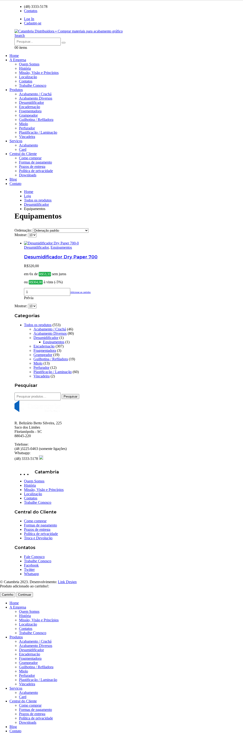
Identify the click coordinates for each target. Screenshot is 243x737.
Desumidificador (31, 103)
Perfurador (27, 128)
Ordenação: (23, 230)
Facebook (31, 565)
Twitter (29, 570)
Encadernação (29, 107)
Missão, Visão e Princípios (39, 73)
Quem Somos (29, 64)
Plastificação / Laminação (38, 132)
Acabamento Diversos (35, 98)
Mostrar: (21, 235)
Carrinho (7, 594)
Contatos (30, 11)
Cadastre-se (32, 23)
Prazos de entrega (32, 167)
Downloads (27, 175)
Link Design (67, 582)
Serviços (15, 141)
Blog (13, 179)
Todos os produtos (37, 325)
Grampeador (28, 115)
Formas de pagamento (35, 162)
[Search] (63, 42)
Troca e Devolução (38, 538)
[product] (126, 243)
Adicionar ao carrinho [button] (80, 292)
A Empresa (17, 60)
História (25, 68)
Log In (29, 19)
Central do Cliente (23, 154)
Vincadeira (27, 137)
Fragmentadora (30, 111)
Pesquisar (70, 396)
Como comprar (30, 158)
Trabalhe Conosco (32, 85)
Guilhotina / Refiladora (36, 120)
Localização (28, 77)
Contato (15, 184)
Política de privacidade (36, 171)
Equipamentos (61, 247)
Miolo (23, 124)
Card (22, 149)
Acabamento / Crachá (35, 94)
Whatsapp (31, 574)
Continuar (24, 594)
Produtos (16, 90)
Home (14, 56)
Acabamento (28, 145)
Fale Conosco (34, 557)
